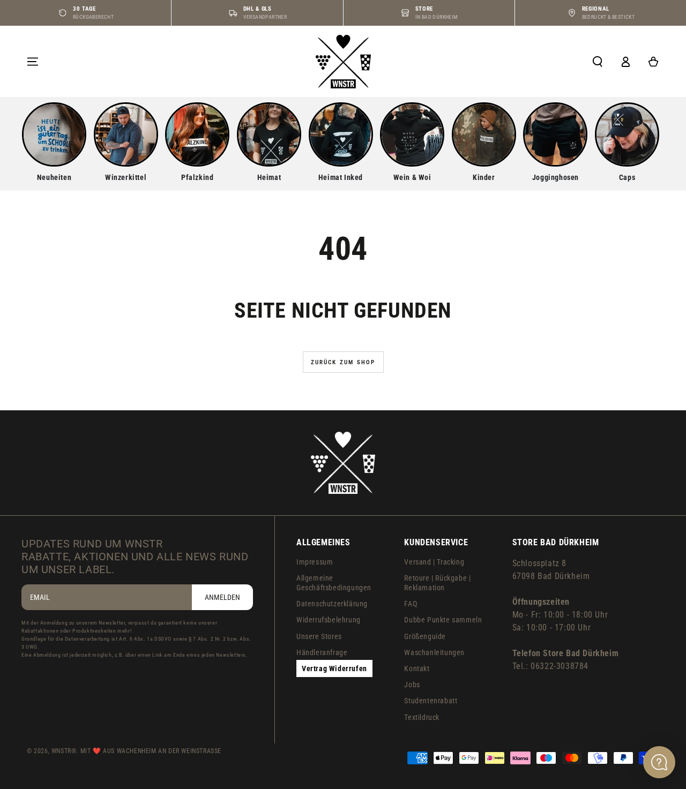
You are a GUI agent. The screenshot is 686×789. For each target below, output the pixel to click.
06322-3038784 (559, 666)
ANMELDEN (222, 597)
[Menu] (33, 61)
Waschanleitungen (434, 652)
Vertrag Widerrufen (334, 668)
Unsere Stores (319, 636)
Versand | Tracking (434, 562)
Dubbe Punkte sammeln (443, 619)
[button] (598, 61)
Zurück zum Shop (343, 362)
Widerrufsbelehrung (328, 619)
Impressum (314, 562)
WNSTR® (64, 751)
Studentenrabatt (430, 700)
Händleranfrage (321, 652)
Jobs (412, 684)
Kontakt (416, 668)
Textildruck (421, 717)
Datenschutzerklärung (332, 603)
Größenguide (425, 636)
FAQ (410, 603)
